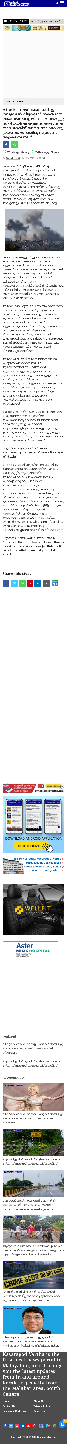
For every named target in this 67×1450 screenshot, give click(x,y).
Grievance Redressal (15, 1411)
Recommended (14, 1077)
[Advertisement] (33, 65)
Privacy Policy (42, 1406)
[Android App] (47, 1425)
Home (8, 102)
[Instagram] (17, 1426)
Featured (9, 1036)
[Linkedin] (23, 1426)
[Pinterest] (34, 1426)
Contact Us (9, 1406)
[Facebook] (5, 1426)
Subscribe (40, 1411)
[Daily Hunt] (54, 1425)
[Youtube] (28, 1426)
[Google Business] (40, 1425)
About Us (39, 1401)
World (21, 102)
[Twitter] (11, 1426)
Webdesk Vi (13, 158)
